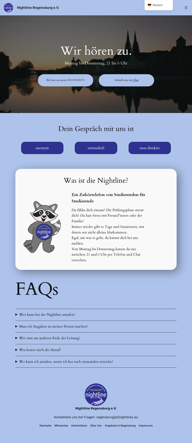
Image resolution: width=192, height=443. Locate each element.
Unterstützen (79, 425)
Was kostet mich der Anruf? (40, 349)
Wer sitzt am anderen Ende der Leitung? (49, 338)
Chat (136, 80)
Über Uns (96, 425)
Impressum (146, 425)
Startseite (45, 425)
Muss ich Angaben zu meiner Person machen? (53, 326)
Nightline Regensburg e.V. (38, 8)
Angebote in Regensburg (120, 425)
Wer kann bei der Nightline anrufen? (47, 314)
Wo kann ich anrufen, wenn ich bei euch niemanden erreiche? (66, 361)
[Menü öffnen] (186, 7)
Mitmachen (61, 425)
